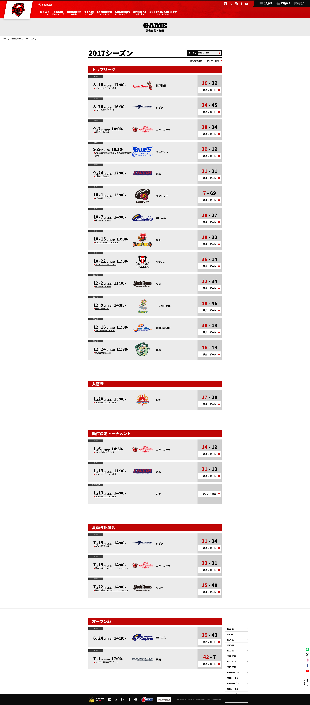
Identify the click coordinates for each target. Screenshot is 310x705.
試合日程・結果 (16, 38)
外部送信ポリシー (181, 699)
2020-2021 (231, 661)
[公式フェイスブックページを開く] (241, 3)
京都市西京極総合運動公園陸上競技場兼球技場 (113, 154)
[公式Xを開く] (230, 3)
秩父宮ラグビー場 (103, 220)
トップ (5, 38)
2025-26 (230, 634)
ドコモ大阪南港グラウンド (106, 662)
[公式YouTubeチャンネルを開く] (246, 3)
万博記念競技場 (102, 176)
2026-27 (230, 628)
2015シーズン (233, 688)
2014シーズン (233, 694)
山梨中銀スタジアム (103, 198)
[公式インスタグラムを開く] (236, 3)
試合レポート (209, 90)
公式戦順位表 (196, 60)
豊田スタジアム (102, 308)
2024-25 (230, 639)
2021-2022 (231, 656)
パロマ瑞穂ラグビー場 (105, 110)
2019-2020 (231, 667)
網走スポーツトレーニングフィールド (111, 568)
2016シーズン (233, 683)
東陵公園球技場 (102, 546)
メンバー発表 (209, 493)
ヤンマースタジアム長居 (105, 88)
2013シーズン (233, 699)
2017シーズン (233, 677)
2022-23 (230, 650)
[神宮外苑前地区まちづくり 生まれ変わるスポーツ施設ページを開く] (164, 701)
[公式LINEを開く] (225, 3)
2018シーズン (233, 672)
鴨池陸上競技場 (102, 132)
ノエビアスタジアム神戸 (105, 264)
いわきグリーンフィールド (106, 242)
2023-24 (230, 645)
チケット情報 (213, 60)
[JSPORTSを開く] (147, 700)
